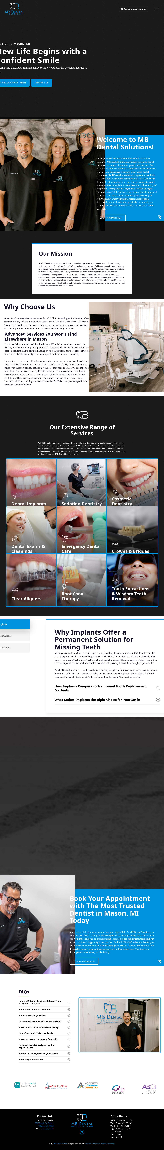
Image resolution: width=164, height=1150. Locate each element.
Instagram (102, 938)
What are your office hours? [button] (32, 1059)
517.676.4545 (125, 942)
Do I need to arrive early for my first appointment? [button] (37, 1046)
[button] (157, 9)
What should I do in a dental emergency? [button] (39, 1027)
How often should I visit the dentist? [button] (37, 1033)
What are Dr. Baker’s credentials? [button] (35, 1009)
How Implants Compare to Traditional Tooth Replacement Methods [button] (101, 688)
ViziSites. (88, 1144)
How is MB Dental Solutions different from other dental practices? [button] (40, 1002)
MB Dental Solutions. (61, 1144)
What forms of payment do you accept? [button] (38, 1053)
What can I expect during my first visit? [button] (38, 1039)
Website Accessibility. (108, 1144)
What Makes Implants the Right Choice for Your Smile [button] (97, 699)
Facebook (116, 938)
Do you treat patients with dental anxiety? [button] (40, 1021)
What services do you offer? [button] (32, 1015)
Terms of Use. (96, 1144)
